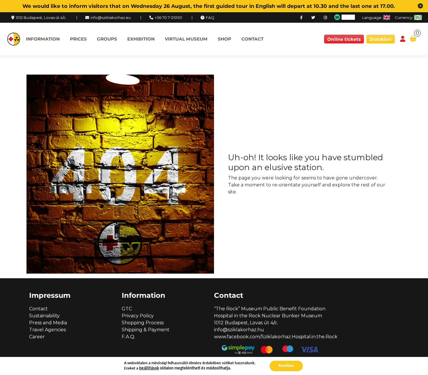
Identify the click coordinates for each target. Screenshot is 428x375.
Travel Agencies (47, 329)
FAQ (210, 17)
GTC (127, 308)
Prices (78, 39)
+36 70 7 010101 (168, 17)
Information (43, 39)
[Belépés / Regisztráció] (402, 39)
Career (37, 336)
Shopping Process (143, 322)
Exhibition (141, 39)
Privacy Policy (138, 315)
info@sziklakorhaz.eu (111, 17)
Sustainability (44, 315)
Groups (107, 39)
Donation (380, 39)
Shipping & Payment (145, 329)
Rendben (286, 366)
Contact (252, 39)
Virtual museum (186, 39)
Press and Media (48, 322)
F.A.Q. (128, 336)
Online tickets (344, 39)
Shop (224, 39)
